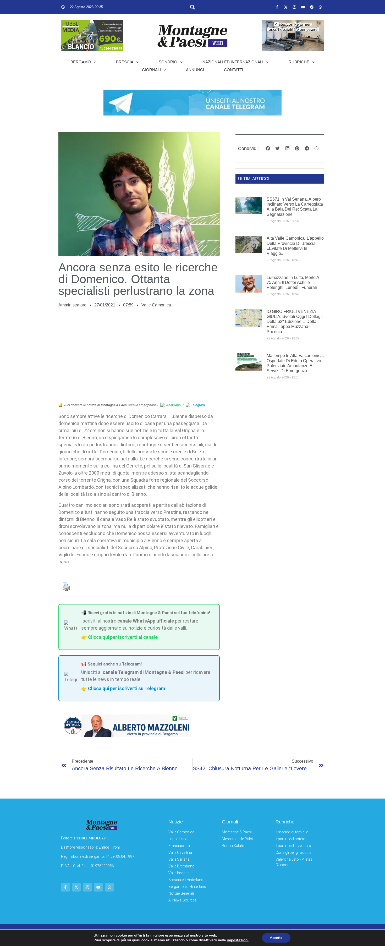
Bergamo (80, 62)
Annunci (195, 70)
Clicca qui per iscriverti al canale (123, 637)
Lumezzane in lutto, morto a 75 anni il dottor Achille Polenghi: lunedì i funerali (293, 282)
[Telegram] (311, 7)
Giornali (151, 70)
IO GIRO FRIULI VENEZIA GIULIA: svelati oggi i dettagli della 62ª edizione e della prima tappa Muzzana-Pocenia (295, 321)
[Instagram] (294, 7)
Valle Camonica (156, 305)
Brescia (124, 62)
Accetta (276, 937)
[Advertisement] (139, 358)
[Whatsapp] (320, 7)
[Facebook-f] (277, 7)
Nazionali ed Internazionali (232, 62)
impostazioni (238, 940)
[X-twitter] (285, 7)
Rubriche (299, 62)
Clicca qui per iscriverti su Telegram (126, 688)
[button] (192, 7)
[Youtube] (303, 7)
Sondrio (168, 62)
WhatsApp (173, 405)
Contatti (233, 70)
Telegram (198, 405)
